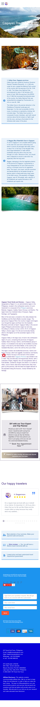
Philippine (24, 308)
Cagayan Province (20, 357)
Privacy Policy (7, 576)
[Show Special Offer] (4, 355)
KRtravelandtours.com (25, 683)
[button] (3, 521)
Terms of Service (18, 576)
